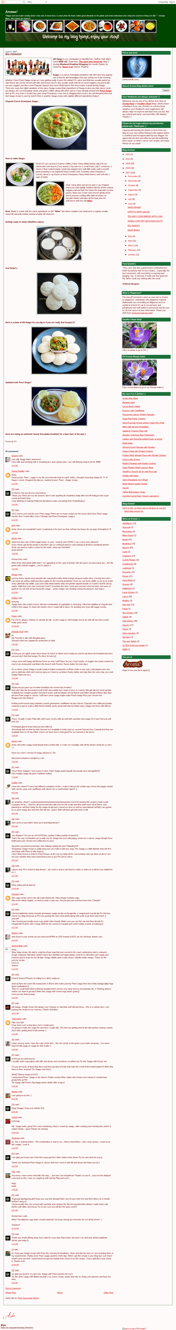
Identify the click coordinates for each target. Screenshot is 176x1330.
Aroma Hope (128, 104)
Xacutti (125, 488)
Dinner (125, 576)
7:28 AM (15, 735)
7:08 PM (15, 554)
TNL (13, 1172)
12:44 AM (15, 1265)
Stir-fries (126, 637)
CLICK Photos (128, 560)
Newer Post (10, 1293)
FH (13, 489)
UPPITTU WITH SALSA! (138, 212)
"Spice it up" (68, 67)
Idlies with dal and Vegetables (135, 427)
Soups (125, 629)
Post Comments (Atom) (28, 1298)
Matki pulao (127, 443)
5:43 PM (15, 998)
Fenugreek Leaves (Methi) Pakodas (138, 414)
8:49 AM (15, 1112)
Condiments (127, 564)
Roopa (14, 575)
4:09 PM (15, 940)
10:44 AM (15, 888)
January (132, 255)
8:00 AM (15, 793)
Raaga (14, 1092)
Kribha (14, 598)
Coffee (14, 783)
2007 (128, 173)
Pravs (14, 616)
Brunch (125, 548)
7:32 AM (15, 762)
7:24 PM (15, 569)
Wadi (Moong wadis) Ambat (134, 484)
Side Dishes (127, 621)
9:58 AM (15, 1283)
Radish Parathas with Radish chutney (139, 463)
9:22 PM (15, 611)
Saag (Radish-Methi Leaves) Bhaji (137, 467)
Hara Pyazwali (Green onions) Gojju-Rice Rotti (143, 423)
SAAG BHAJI (133, 230)
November (133, 181)
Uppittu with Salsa (130, 476)
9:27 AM (15, 876)
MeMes (125, 601)
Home (60, 1293)
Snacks (125, 625)
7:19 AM (15, 710)
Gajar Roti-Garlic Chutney (134, 419)
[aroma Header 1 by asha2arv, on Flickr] (80, 41)
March (131, 245)
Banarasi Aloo (128, 402)
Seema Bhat (17, 946)
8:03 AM (15, 813)
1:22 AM (15, 1034)
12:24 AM (15, 626)
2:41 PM (15, 1148)
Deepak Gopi (17, 632)
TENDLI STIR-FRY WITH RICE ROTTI (145, 221)
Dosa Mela (127, 580)
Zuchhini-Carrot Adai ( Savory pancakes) (140, 496)
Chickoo (15, 894)
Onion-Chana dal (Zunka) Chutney (137, 451)
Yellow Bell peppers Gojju (133, 492)
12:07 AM (15, 1013)
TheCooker (17, 1019)
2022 (128, 154)
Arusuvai (126, 527)
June (130, 204)
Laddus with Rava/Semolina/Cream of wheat (142, 439)
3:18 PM (15, 1166)
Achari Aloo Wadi (130, 398)
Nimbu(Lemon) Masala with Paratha (138, 447)
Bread (125, 539)
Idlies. (90, 201)
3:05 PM (15, 465)
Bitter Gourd (127, 535)
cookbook (126, 568)
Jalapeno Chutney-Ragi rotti (134, 431)
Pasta (125, 609)
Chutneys (126, 556)
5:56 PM (15, 533)
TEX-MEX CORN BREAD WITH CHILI (145, 216)
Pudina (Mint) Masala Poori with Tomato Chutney (144, 455)
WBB (124, 649)
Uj (12, 1249)
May (130, 236)
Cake (124, 552)
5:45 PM (15, 520)
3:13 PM (15, 484)
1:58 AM (15, 1049)
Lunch (125, 596)
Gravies (126, 584)
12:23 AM (15, 1228)
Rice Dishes (127, 613)
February (132, 250)
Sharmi (15, 456)
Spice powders (129, 633)
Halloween (127, 588)
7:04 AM (15, 1086)
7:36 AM (15, 777)
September (133, 190)
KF (13, 1003)
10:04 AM (15, 1132)
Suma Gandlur (18, 471)
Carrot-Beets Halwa (131, 406)
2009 (128, 163)
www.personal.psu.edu (142, 313)
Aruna (14, 741)
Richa (14, 538)
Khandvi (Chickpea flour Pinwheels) (138, 435)
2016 (128, 159)
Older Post (108, 1293)
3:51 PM (15, 904)
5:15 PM (15, 969)
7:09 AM (15, 678)
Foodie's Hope (144, 104)
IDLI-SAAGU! (13, 54)
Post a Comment (13, 1288)
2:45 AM (15, 644)
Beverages (127, 531)
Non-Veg (126, 605)
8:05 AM (15, 826)
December (133, 176)
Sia (13, 798)
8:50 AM (15, 1210)
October (132, 185)
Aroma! (11, 11)
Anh (13, 525)
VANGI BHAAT (134, 207)
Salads (125, 617)
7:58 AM (15, 1189)
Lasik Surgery (128, 592)
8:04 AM (15, 1099)
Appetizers (127, 523)
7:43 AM (15, 1244)
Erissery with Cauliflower (133, 411)
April (130, 241)
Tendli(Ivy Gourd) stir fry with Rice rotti (139, 471)
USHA (14, 1117)
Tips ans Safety (129, 641)
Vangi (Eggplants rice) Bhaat (135, 480)
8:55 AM (15, 860)
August (131, 194)
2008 (128, 168)
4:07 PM (15, 927)
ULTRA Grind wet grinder (133, 645)
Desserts (126, 572)
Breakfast (126, 544)
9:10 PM (15, 592)
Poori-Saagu (106, 91)
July (130, 199)
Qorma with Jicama (131, 459)
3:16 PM (15, 504)
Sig (13, 1039)
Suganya (16, 1138)
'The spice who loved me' (91, 62)
